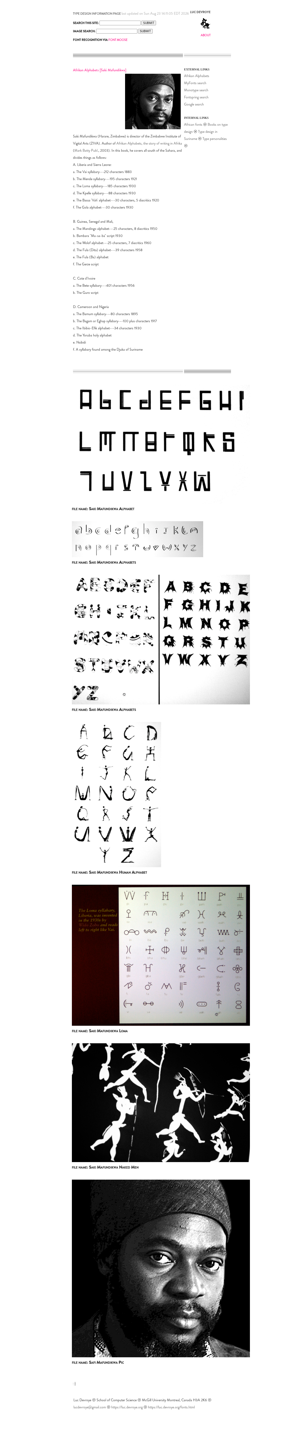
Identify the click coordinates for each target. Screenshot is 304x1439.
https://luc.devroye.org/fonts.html (171, 1407)
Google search (194, 104)
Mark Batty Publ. (86, 150)
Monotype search (196, 90)
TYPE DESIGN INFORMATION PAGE (97, 14)
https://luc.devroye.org (127, 1407)
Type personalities (215, 138)
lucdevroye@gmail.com (89, 1407)
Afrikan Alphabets (196, 75)
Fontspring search (196, 97)
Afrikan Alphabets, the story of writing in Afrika (149, 143)
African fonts (193, 124)
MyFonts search (195, 82)
